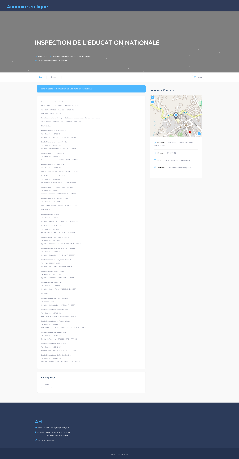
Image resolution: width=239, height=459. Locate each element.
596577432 (42, 57)
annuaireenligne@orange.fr (56, 427)
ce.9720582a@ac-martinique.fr (52, 60)
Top (40, 77)
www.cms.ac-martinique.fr (180, 167)
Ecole (46, 385)
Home (42, 89)
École (50, 89)
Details (54, 77)
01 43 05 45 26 (48, 440)
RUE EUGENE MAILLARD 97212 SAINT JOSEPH (72, 57)
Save (198, 76)
